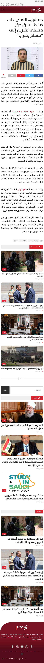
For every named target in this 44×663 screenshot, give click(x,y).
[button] (2, 9)
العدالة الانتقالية (33, 241)
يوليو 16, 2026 (38, 279)
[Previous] (24, 378)
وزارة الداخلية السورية (23, 112)
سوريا (4, 269)
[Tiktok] (2, 4)
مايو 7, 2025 (37, 43)
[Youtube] (12, 4)
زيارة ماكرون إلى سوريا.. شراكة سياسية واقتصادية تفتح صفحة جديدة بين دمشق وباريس (23, 306)
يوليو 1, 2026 (39, 342)
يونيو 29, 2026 (38, 371)
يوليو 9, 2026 (39, 311)
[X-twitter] (16, 4)
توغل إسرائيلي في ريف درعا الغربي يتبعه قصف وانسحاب (22, 368)
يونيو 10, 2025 (39, 432)
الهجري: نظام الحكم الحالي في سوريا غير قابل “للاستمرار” (22, 427)
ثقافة (4, 491)
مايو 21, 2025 (39, 469)
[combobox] (26, 390)
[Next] (20, 378)
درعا (4, 364)
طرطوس (22, 189)
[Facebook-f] (21, 4)
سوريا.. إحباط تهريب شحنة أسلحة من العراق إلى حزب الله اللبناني (22, 275)
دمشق (15, 241)
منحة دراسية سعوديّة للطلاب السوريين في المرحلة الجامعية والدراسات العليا (24, 497)
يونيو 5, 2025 (39, 502)
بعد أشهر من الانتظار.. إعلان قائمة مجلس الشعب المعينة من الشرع (25, 338)
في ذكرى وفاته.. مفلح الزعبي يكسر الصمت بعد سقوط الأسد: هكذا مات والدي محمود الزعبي (22, 462)
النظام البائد (23, 241)
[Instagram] (7, 4)
